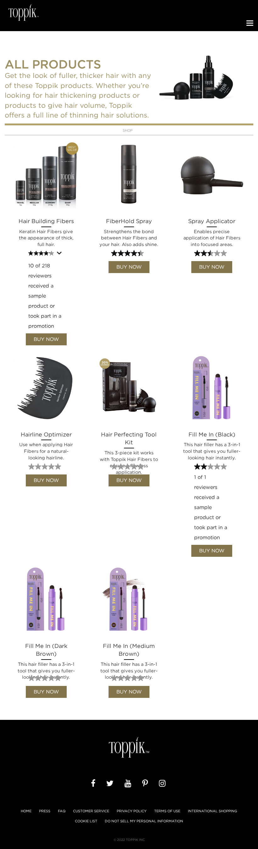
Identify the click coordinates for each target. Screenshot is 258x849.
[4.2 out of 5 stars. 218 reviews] (41, 253)
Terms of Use (167, 811)
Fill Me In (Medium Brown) (129, 658)
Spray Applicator (211, 232)
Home (26, 811)
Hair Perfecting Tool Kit (129, 446)
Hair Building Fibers (46, 232)
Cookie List (86, 821)
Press (44, 811)
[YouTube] (129, 783)
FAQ (61, 811)
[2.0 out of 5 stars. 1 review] (211, 466)
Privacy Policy (132, 811)
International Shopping (212, 811)
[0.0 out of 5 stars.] (45, 466)
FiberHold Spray (128, 232)
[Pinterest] (146, 783)
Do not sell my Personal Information (144, 821)
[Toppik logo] (24, 12)
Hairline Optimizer (46, 445)
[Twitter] (110, 783)
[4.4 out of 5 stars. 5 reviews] (128, 253)
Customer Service (91, 811)
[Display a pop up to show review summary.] (60, 254)
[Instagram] (163, 783)
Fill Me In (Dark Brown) (46, 658)
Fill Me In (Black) (211, 445)
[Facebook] (94, 783)
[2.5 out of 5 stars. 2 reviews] (211, 253)
